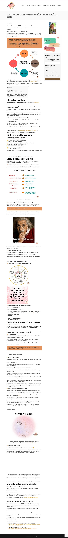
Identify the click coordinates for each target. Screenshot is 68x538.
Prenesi (53, 79)
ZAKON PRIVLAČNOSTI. (34, 81)
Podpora (34, 5)
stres (19, 395)
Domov (23, 5)
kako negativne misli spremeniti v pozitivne (28, 130)
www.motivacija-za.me (30, 128)
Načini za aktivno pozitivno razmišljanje (15, 91)
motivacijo (36, 102)
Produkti (39, 5)
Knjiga (28, 5)
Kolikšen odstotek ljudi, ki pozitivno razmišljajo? (16, 96)
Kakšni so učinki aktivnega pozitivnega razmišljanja (17, 94)
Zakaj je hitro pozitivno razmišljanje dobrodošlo (16, 95)
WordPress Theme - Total (31, 536)
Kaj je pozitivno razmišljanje (12, 90)
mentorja (19, 154)
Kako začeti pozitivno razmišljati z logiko (15, 93)
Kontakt (59, 5)
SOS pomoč (45, 5)
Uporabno (52, 5)
